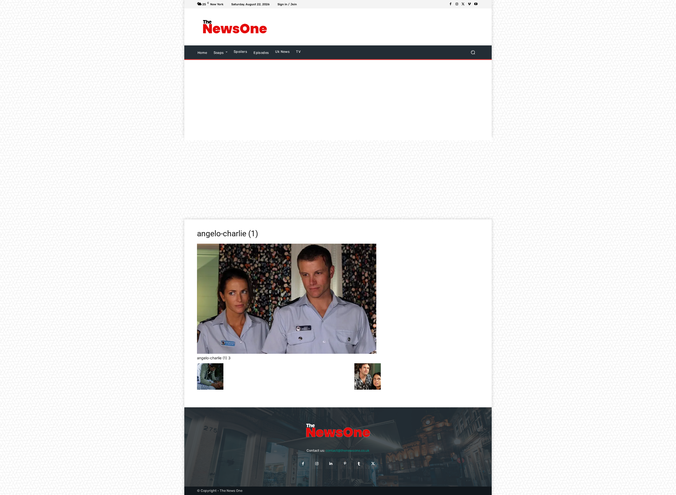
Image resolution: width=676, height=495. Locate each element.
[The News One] (235, 27)
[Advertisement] (381, 27)
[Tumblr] (359, 464)
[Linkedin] (331, 464)
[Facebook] (450, 4)
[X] (463, 4)
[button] (473, 52)
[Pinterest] (345, 464)
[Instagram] (457, 4)
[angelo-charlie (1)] (286, 352)
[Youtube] (476, 4)
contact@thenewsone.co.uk (347, 450)
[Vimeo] (469, 4)
